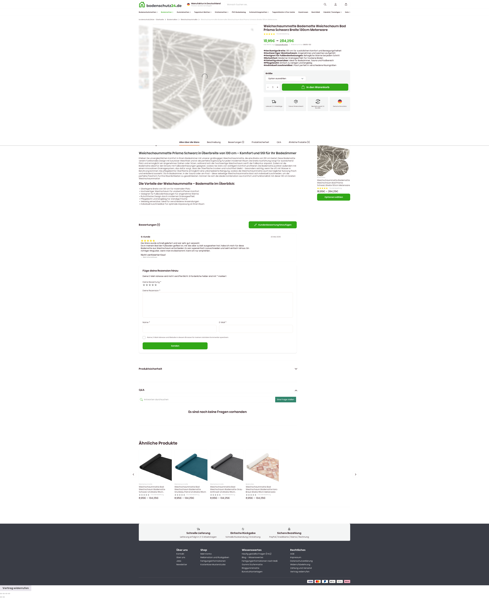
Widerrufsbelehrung (300, 564)
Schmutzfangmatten (258, 12)
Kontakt (180, 554)
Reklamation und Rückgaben (214, 557)
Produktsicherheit (260, 142)
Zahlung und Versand (301, 568)
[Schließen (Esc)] (1, 593)
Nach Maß (315, 12)
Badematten (166, 12)
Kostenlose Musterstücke (213, 564)
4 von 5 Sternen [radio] (152, 285)
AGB (292, 554)
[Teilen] (4, 593)
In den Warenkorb (318, 87)
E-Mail (222, 322)
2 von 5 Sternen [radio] (147, 285)
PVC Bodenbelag (239, 12)
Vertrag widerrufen (299, 571)
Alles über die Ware (189, 142)
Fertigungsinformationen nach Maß (259, 561)
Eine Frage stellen (285, 399)
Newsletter (181, 564)
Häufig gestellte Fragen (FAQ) (256, 554)
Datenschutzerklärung (301, 561)
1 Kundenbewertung (282, 34)
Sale (347, 12)
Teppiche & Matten (202, 12)
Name (146, 322)
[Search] (325, 4)
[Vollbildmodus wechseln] (6, 593)
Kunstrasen (303, 12)
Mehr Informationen (150, 257)
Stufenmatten (221, 12)
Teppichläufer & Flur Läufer (283, 12)
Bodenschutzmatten (147, 12)
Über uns (180, 557)
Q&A (279, 142)
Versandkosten (281, 44)
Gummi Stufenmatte (252, 564)
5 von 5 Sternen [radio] (155, 285)
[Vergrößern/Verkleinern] (9, 593)
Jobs (178, 561)
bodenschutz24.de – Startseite (151, 20)
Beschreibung (214, 142)
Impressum (295, 557)
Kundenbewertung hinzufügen (274, 224)
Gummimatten (183, 12)
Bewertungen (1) (236, 142)
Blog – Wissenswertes (252, 557)
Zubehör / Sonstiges (331, 12)
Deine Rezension (151, 290)
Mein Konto (206, 554)
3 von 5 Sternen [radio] (149, 285)
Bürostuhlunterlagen (252, 571)
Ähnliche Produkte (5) (299, 142)
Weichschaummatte (189, 20)
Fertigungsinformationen (213, 561)
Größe (269, 73)
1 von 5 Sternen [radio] (144, 285)
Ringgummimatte (250, 568)
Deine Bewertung (152, 282)
